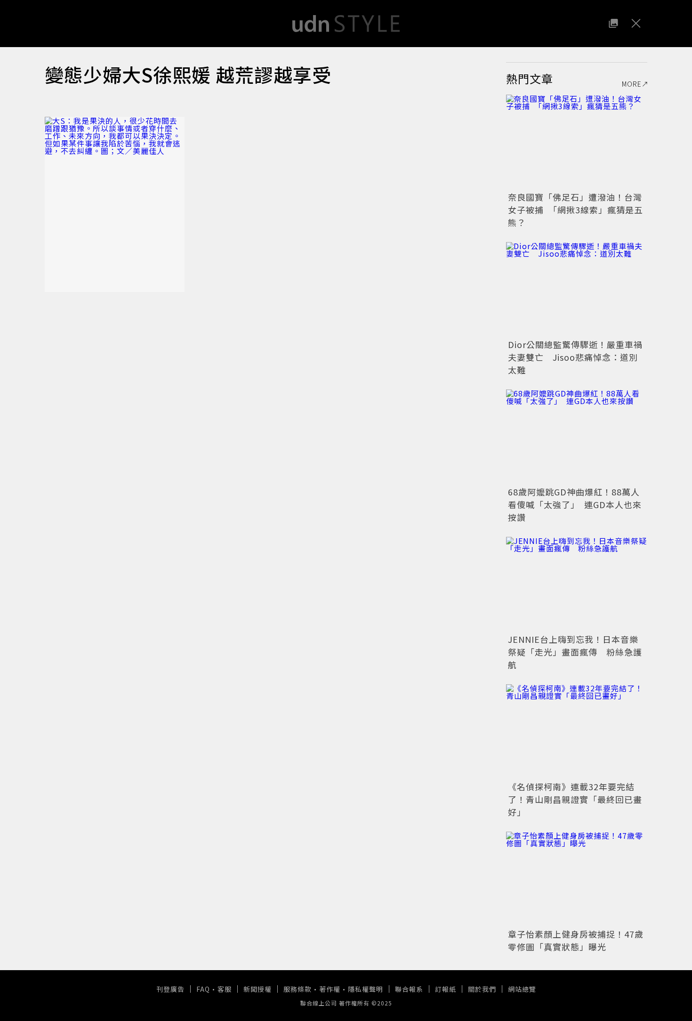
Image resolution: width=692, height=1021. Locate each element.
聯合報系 (409, 989)
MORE (632, 84)
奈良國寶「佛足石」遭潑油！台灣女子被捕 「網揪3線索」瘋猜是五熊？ (575, 209)
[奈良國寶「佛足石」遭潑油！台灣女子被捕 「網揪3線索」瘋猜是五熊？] (576, 142)
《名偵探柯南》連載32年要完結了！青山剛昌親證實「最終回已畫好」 (575, 799)
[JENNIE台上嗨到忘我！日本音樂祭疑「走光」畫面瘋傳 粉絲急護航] (576, 584)
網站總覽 (522, 989)
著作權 (329, 989)
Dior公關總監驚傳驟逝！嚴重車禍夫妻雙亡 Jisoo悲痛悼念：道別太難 (575, 357)
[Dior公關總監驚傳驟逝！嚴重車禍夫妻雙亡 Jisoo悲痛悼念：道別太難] (576, 289)
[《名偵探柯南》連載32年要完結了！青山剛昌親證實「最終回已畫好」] (576, 731)
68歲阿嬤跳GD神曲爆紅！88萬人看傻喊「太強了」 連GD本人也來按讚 (575, 504)
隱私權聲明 (365, 989)
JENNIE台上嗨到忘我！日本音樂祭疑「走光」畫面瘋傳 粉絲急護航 (575, 652)
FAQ (203, 989)
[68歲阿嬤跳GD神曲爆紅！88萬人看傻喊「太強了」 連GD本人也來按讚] (576, 436)
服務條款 (297, 989)
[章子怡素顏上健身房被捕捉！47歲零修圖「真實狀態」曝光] (576, 879)
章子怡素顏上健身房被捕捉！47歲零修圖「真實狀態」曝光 (576, 940)
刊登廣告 (170, 989)
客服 (224, 989)
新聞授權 (257, 989)
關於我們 (482, 989)
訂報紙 (445, 989)
